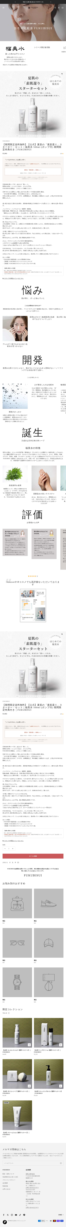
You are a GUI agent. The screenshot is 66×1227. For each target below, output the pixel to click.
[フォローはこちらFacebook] (4, 1215)
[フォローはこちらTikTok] (20, 1215)
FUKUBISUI (6, 141)
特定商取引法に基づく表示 (10, 1177)
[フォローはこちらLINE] (24, 1215)
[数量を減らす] (5, 849)
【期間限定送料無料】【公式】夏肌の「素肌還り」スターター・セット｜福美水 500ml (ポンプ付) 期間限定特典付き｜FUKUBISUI (32, 147)
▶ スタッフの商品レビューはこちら (13, 278)
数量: (4, 845)
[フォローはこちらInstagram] (12, 1215)
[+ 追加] (29, 1044)
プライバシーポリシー (9, 1180)
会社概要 (5, 1183)
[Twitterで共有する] (12, 862)
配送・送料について (8, 1174)
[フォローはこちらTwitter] (8, 1215)
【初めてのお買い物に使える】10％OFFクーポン (33, 2)
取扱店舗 (5, 1186)
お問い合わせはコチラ (32, 1187)
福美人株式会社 (30, 1174)
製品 (4, 921)
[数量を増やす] (12, 849)
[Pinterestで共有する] (15, 862)
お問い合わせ (6, 1189)
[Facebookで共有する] (10, 862)
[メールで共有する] (18, 862)
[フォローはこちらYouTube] (16, 1215)
